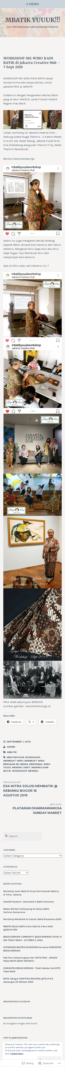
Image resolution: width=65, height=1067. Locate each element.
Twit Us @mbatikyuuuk (15, 1038)
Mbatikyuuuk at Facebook (16, 1002)
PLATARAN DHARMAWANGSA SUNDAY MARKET (37, 809)
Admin (11, 746)
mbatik (12, 752)
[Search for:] (22, 836)
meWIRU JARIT (21, 767)
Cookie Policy (16, 1053)
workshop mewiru (25, 770)
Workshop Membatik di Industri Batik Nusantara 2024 (32, 919)
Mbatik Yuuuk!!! (32, 20)
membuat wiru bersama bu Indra (24, 762)
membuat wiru (13, 760)
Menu (34, 4)
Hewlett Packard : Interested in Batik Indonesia (28, 901)
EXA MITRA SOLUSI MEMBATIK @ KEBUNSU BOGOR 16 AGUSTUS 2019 (30, 789)
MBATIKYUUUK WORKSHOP (23, 757)
